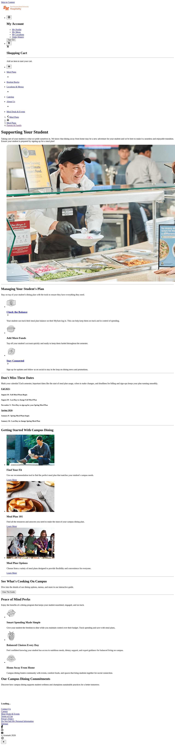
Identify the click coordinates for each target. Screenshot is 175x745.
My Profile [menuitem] (16, 29)
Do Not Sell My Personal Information (17, 721)
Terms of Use (7, 716)
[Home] (18, 12)
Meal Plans (14, 117)
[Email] (87, 733)
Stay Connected (15, 360)
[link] (8, 592)
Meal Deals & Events (10, 714)
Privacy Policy (7, 719)
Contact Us (6, 709)
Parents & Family (14, 125)
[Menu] (9, 67)
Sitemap (4, 724)
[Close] (3, 742)
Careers (4, 711)
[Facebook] (87, 727)
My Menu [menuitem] (16, 32)
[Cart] (9, 43)
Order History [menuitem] (18, 37)
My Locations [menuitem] (18, 34)
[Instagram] (87, 730)
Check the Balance (17, 312)
